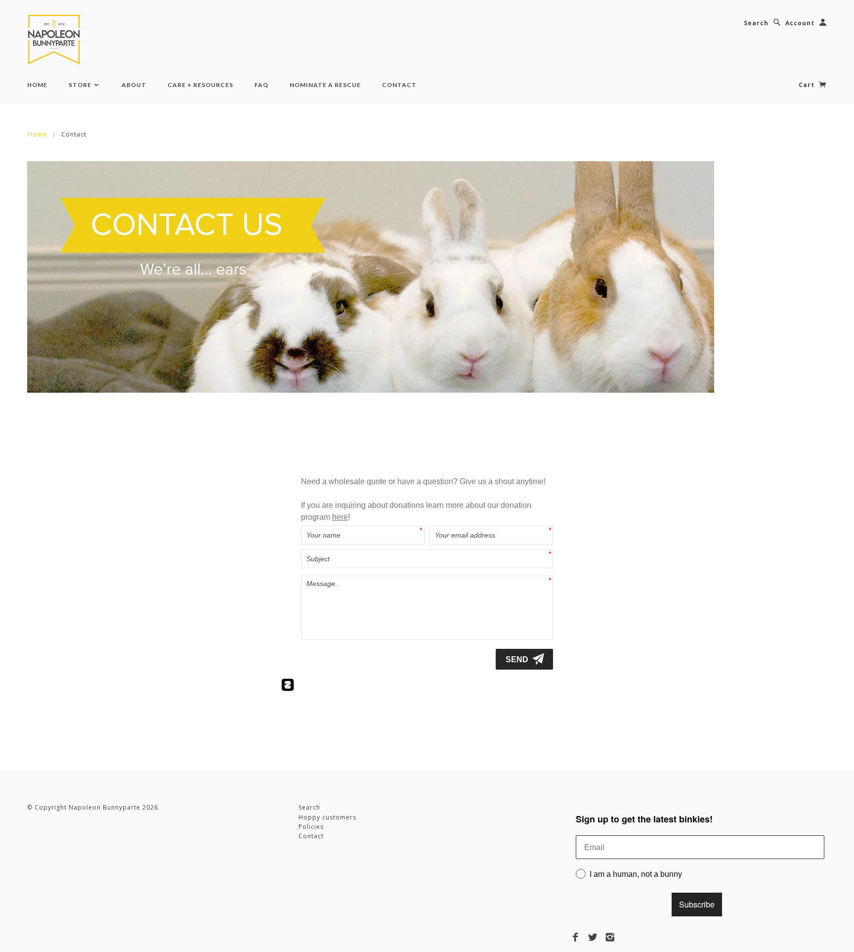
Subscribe (697, 904)
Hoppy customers (327, 817)
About (134, 85)
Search (756, 23)
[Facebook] (575, 937)
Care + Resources (200, 85)
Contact (399, 85)
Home (37, 85)
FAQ (261, 85)
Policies (311, 826)
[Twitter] (593, 937)
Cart (807, 85)
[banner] (56, 39)
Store (81, 85)
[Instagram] (610, 937)
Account (799, 23)
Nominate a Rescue (325, 85)
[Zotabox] (287, 686)
